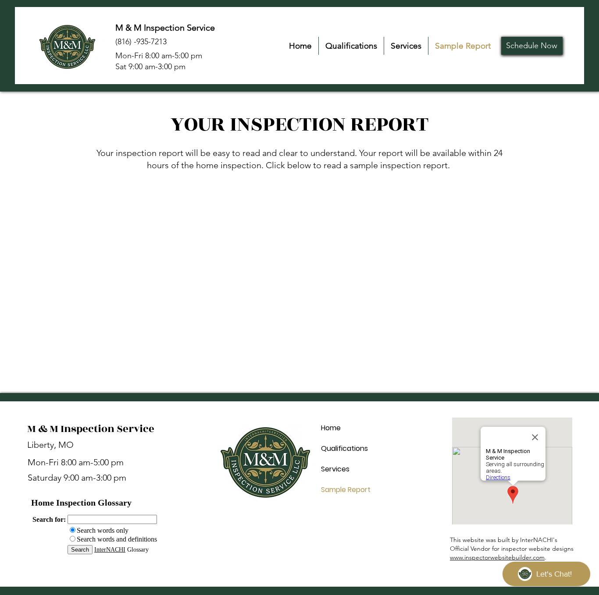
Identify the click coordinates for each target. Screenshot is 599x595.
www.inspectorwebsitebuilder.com (497, 557)
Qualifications (344, 448)
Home (331, 428)
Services (335, 469)
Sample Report (346, 490)
